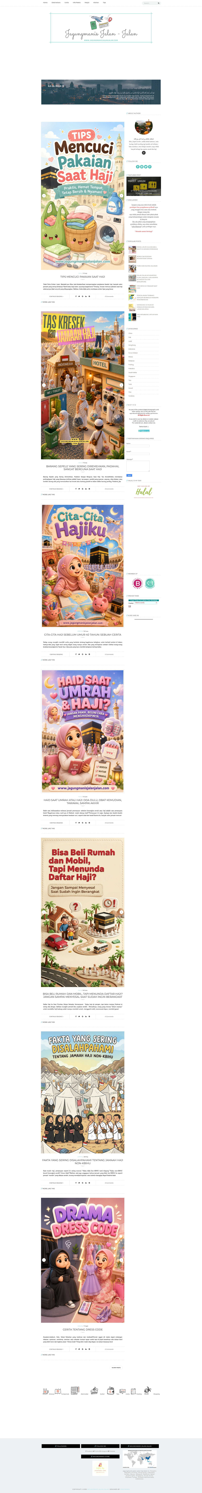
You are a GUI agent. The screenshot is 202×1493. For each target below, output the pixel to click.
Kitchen (96, 2)
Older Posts (116, 1367)
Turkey (134, 1477)
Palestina (132, 368)
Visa (130, 392)
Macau (131, 357)
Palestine (146, 1474)
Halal (130, 341)
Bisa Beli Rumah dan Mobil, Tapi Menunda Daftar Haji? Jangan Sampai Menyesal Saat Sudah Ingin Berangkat (83, 995)
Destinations (56, 2)
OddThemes (125, 1489)
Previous (44, 196)
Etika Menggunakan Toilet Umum (144, 192)
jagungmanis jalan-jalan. (98, 1489)
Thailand (128, 1477)
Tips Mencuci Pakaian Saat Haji (82, 276)
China (130, 333)
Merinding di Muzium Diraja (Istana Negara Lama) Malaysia (145, 307)
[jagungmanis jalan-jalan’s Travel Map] (140, 1467)
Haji (80, 273)
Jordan (126, 1474)
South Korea (148, 1475)
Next (121, 196)
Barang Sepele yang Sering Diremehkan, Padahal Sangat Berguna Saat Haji (82, 468)
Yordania (131, 396)
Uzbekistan (139, 1479)
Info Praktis (76, 2)
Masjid (87, 2)
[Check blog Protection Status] (144, 431)
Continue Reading (56, 296)
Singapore (132, 376)
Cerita (67, 2)
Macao (132, 1474)
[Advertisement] (101, 65)
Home (45, 2)
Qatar (152, 1474)
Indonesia (132, 349)
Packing (131, 365)
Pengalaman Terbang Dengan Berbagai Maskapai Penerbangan (147, 297)
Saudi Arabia (133, 372)
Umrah (131, 388)
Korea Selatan (133, 353)
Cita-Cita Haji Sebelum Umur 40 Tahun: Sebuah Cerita (82, 634)
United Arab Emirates (146, 1477)
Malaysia (131, 361)
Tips (104, 2)
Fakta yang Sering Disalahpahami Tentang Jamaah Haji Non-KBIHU (82, 1162)
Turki (130, 384)
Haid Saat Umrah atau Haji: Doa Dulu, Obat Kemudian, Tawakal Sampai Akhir (83, 802)
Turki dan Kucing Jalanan (147, 266)
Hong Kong (132, 345)
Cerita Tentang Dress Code (83, 1329)
